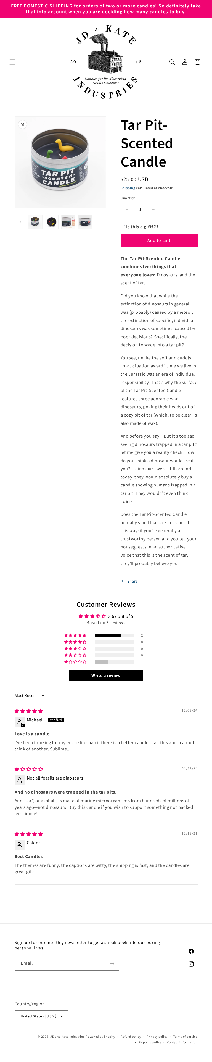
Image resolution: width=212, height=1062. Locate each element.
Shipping (128, 187)
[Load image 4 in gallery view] (85, 222)
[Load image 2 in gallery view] (52, 222)
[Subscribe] (112, 964)
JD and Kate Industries (67, 1036)
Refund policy (131, 1036)
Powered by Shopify (100, 1036)
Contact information (182, 1042)
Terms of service (185, 1036)
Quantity (128, 198)
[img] (29, 711)
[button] (12, 62)
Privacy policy (157, 1036)
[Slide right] (100, 222)
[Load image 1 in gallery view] (35, 222)
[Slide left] (21, 222)
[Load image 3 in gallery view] (68, 222)
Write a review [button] (106, 676)
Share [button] (132, 581)
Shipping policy (149, 1042)
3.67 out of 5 (120, 616)
